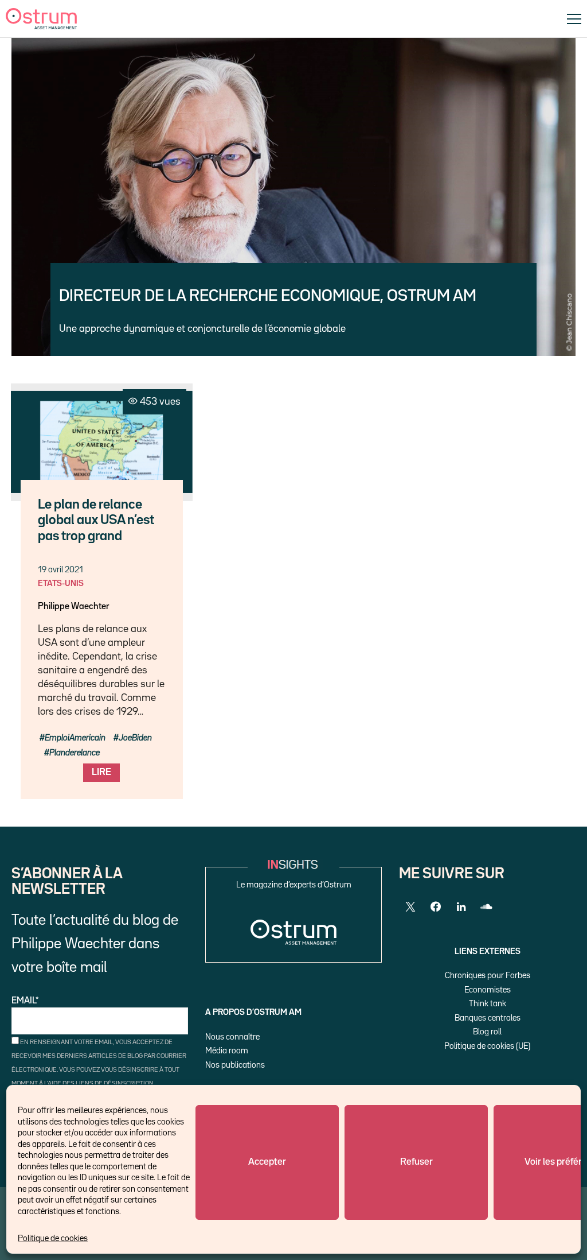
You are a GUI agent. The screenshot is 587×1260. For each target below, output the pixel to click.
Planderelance (74, 753)
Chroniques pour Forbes (487, 975)
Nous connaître (232, 1037)
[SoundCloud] (486, 907)
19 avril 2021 (60, 569)
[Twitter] (410, 907)
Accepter (267, 1162)
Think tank (487, 1003)
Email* (25, 1001)
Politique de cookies (53, 1238)
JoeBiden (135, 738)
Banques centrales (488, 1018)
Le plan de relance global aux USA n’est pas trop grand (96, 521)
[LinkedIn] (460, 907)
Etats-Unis (61, 583)
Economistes (487, 990)
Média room (226, 1050)
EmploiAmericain (75, 738)
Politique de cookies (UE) (487, 1046)
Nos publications (235, 1065)
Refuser (416, 1162)
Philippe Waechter (73, 607)
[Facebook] (435, 907)
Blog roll (487, 1032)
